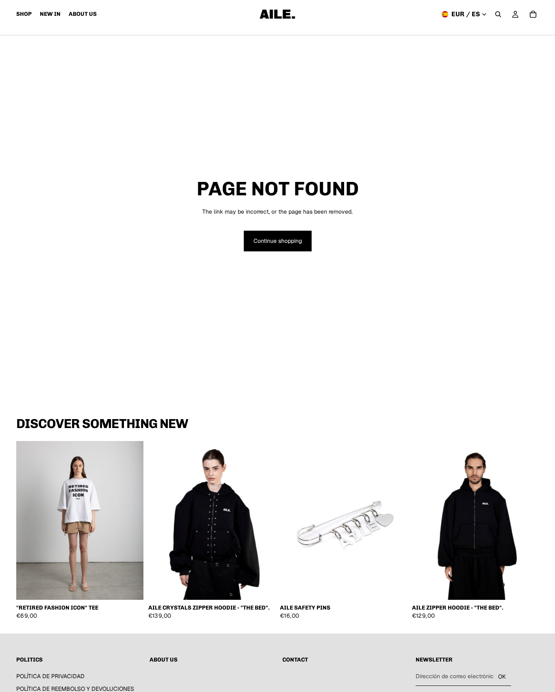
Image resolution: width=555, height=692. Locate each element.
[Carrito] (533, 14)
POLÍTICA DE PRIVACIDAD (50, 676)
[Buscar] (498, 14)
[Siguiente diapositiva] (131, 521)
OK (502, 676)
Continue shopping (278, 240)
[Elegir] (131, 587)
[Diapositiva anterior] (28, 521)
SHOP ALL (525, 427)
